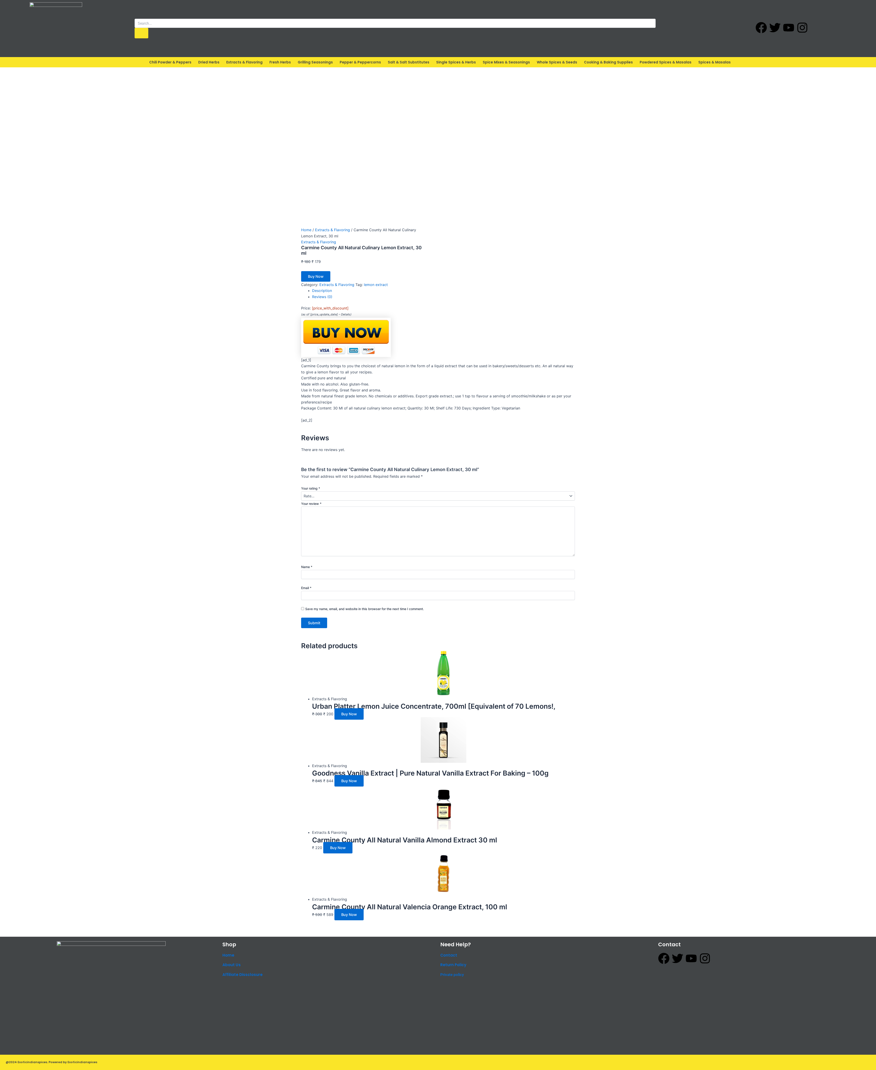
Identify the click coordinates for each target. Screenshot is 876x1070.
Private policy (452, 974)
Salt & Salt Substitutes (408, 62)
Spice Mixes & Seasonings (506, 62)
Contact (448, 955)
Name (306, 567)
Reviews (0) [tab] (322, 296)
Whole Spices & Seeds (557, 62)
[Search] (141, 33)
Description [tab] (322, 290)
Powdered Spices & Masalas (665, 62)
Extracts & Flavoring (244, 62)
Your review (311, 504)
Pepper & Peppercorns (360, 62)
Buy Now (315, 276)
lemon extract (376, 284)
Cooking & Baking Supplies (608, 62)
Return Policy (453, 965)
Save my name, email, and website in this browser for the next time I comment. (364, 609)
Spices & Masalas (714, 62)
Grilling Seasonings (315, 62)
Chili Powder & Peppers (170, 62)
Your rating (310, 488)
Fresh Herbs (280, 62)
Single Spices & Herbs (456, 62)
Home (306, 230)
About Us (231, 965)
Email (306, 588)
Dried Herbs (208, 62)
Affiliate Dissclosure (242, 974)
